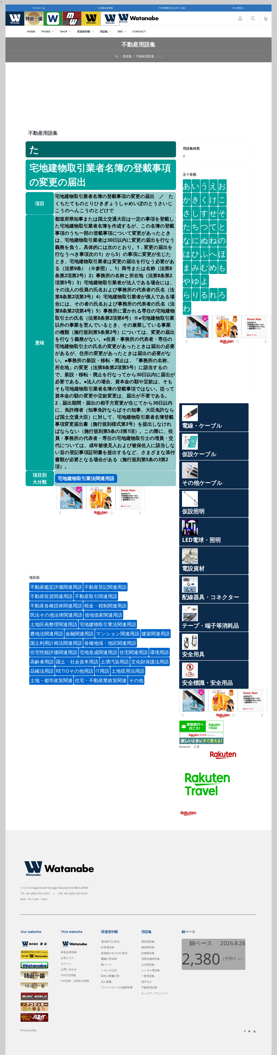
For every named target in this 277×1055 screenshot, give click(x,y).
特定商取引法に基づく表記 (172, 7)
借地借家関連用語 (103, 615)
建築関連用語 (156, 633)
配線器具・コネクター (210, 597)
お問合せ (239, 7)
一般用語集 (148, 976)
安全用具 (193, 654)
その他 (136, 680)
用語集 (104, 31)
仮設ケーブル (199, 454)
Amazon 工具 (189, 747)
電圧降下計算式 (110, 941)
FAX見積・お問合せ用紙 (75, 981)
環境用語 (159, 652)
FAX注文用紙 (68, 975)
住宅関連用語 (133, 652)
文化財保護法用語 (150, 661)
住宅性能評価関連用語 (53, 652)
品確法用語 (42, 671)
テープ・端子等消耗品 (210, 625)
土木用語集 (148, 964)
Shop (64, 31)
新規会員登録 (106, 7)
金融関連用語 (79, 633)
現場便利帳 (84, 31)
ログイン (66, 963)
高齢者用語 (42, 661)
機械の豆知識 (109, 958)
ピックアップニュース (154, 993)
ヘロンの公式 (109, 970)
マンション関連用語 (117, 633)
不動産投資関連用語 (51, 596)
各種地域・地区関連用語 (110, 643)
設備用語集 (148, 953)
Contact (139, 31)
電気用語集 (148, 941)
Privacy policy (28, 1030)
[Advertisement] (138, 90)
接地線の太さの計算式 (114, 953)
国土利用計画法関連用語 (56, 643)
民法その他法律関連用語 (56, 615)
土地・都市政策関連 (51, 680)
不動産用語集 (145, 56)
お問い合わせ (69, 969)
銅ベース (106, 964)
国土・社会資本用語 (77, 661)
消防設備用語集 (150, 958)
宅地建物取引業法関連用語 (108, 624)
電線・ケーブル (202, 425)
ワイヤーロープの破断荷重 (117, 987)
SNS (120, 31)
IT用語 (102, 671)
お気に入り (67, 958)
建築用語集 (148, 947)
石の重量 (106, 981)
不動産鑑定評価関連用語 (56, 587)
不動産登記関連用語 (105, 587)
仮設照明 (193, 511)
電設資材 (193, 568)
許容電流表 (107, 947)
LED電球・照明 (201, 540)
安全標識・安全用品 (207, 682)
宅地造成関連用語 (98, 652)
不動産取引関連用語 (96, 596)
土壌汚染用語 (115, 661)
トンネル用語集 (150, 970)
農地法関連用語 (46, 633)
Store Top (39, 7)
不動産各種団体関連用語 (56, 605)
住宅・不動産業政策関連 (101, 680)
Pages (46, 31)
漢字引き (146, 981)
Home (31, 31)
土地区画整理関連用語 (53, 624)
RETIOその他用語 (74, 671)
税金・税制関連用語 (105, 605)
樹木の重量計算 (110, 976)
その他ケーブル (202, 482)
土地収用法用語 (127, 671)
